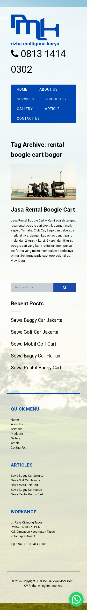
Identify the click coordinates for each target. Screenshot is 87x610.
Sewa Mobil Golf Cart (33, 344)
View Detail (18, 260)
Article (52, 109)
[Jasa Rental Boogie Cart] (43, 203)
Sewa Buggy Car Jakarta (36, 320)
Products (56, 99)
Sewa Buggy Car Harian (35, 356)
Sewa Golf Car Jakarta (34, 332)
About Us (48, 89)
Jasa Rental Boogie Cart (43, 209)
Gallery (25, 109)
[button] (64, 287)
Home (22, 89)
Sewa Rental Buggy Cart (36, 368)
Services (25, 99)
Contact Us (28, 118)
